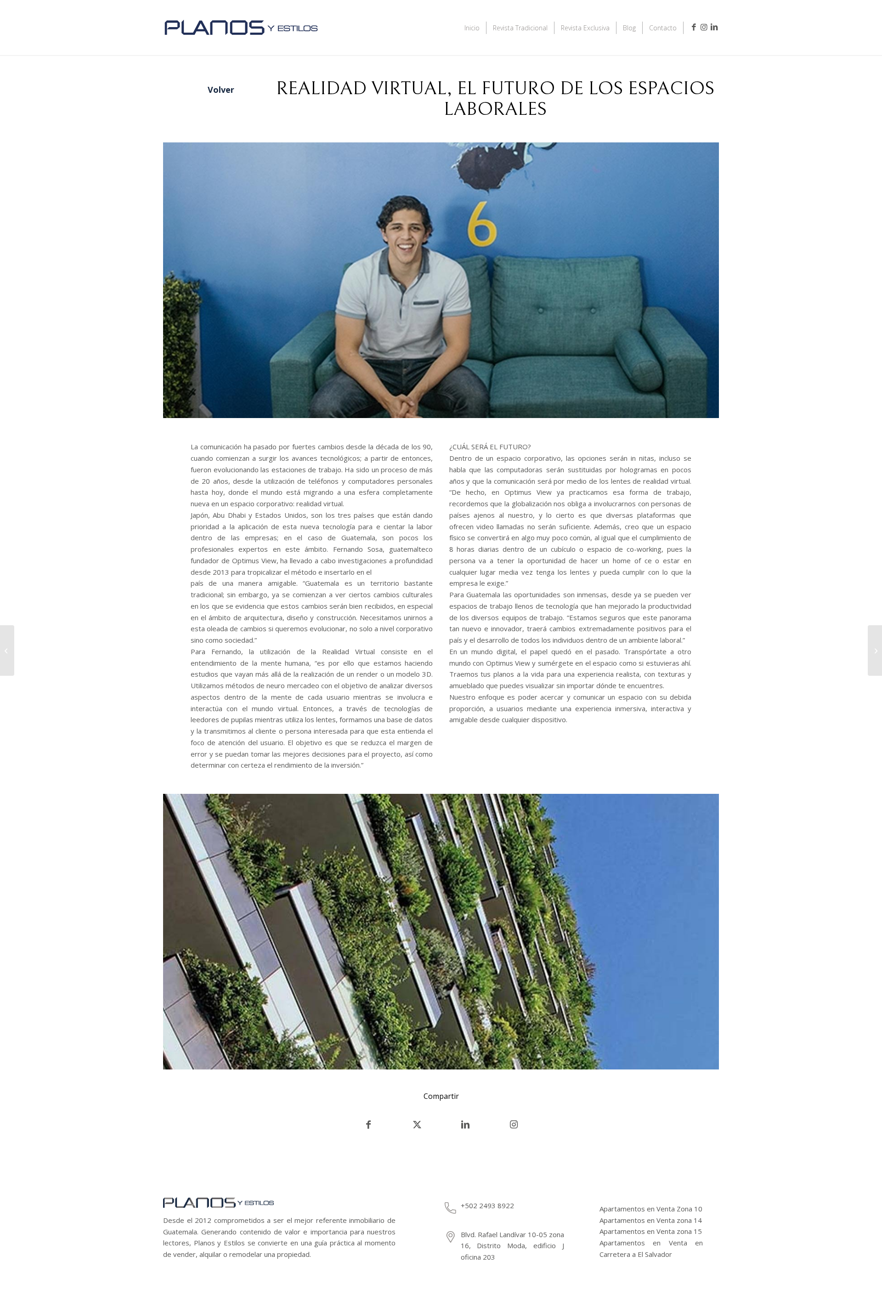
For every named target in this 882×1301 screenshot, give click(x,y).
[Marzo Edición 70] (875, 650)
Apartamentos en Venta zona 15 (650, 1231)
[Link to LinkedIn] (714, 27)
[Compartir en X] (417, 1124)
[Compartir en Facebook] (368, 1124)
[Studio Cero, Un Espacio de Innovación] (7, 650)
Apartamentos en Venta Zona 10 (650, 1208)
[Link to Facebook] (694, 27)
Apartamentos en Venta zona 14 (650, 1220)
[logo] (241, 40)
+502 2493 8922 (487, 1205)
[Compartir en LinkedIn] (465, 1124)
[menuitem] (472, 27)
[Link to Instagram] (704, 27)
